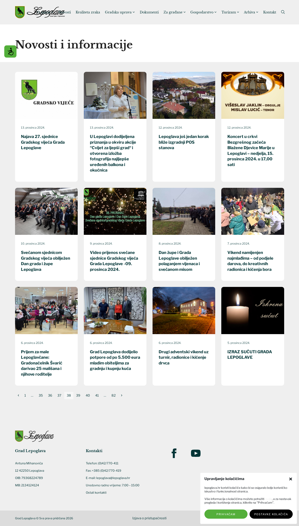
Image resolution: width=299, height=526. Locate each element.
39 (79, 395)
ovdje (268, 499)
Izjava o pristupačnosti (149, 518)
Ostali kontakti (96, 492)
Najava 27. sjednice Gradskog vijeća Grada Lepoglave (43, 142)
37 (60, 395)
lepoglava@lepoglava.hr (113, 478)
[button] (291, 479)
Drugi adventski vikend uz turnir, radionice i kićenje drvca (183, 357)
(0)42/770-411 (108, 463)
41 (98, 395)
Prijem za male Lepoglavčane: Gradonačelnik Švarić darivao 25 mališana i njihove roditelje (41, 363)
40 (88, 395)
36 (51, 395)
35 (41, 395)
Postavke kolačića (271, 514)
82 (114, 395)
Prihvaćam (226, 514)
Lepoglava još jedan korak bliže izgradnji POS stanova (184, 142)
